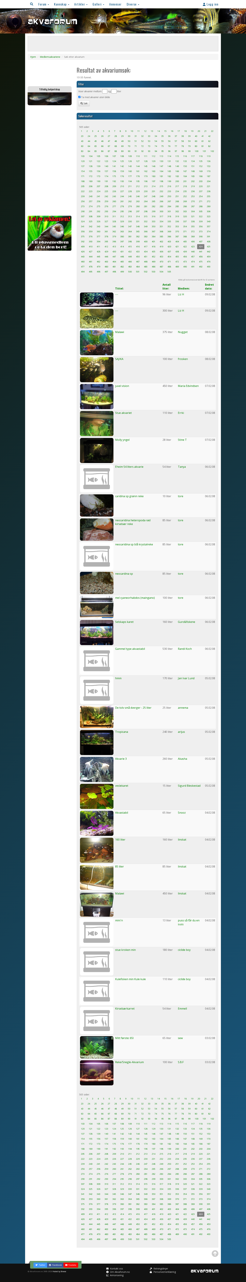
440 (193, 251)
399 (138, 241)
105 (98, 156)
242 (106, 196)
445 (98, 256)
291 (90, 211)
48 (115, 141)
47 (109, 141)
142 (122, 166)
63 (82, 146)
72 (142, 146)
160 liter (120, 839)
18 (185, 131)
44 (89, 141)
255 (208, 196)
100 (196, 151)
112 (153, 156)
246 (138, 196)
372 (193, 231)
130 (161, 161)
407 (200, 241)
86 (102, 151)
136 (208, 161)
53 (149, 141)
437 (169, 251)
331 (138, 221)
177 (130, 176)
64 (89, 146)
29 (122, 136)
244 (122, 196)
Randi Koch (185, 649)
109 (130, 156)
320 (185, 216)
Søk (85, 103)
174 (106, 176)
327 (106, 221)
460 (83, 261)
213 (145, 186)
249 (161, 196)
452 (153, 256)
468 (145, 261)
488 (169, 266)
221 (208, 186)
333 (153, 221)
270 (193, 201)
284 (169, 206)
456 (185, 256)
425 (208, 246)
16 (172, 131)
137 (83, 166)
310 (106, 216)
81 (202, 146)
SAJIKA (119, 359)
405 (185, 241)
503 (153, 271)
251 (177, 196)
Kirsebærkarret (125, 1008)
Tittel (119, 288)
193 (122, 181)
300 (161, 211)
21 (205, 131)
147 (161, 166)
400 (145, 241)
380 (122, 236)
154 (83, 171)
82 (209, 146)
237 (200, 191)
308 (90, 216)
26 (102, 136)
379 (114, 236)
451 (145, 256)
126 (130, 161)
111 (145, 156)
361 (106, 231)
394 (98, 241)
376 (90, 236)
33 (149, 136)
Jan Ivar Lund (186, 678)
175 (114, 176)
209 (114, 186)
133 (185, 161)
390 (200, 236)
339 (200, 221)
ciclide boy (184, 950)
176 (122, 176)
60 (196, 141)
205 (83, 186)
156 (98, 171)
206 (90, 186)
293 (106, 211)
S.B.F (181, 1062)
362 (114, 231)
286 (185, 206)
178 (138, 176)
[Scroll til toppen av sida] (215, 1253)
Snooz (182, 812)
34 (156, 136)
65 (95, 146)
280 (138, 206)
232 (161, 191)
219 (193, 186)
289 (208, 206)
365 (138, 231)
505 (169, 271)
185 (193, 176)
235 (185, 191)
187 (208, 176)
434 (145, 251)
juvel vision (122, 386)
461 (90, 261)
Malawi (119, 332)
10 (132, 131)
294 (114, 211)
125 (122, 161)
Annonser (115, 4)
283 (161, 206)
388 (185, 236)
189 (90, 181)
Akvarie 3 (121, 759)
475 (200, 261)
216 (169, 186)
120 (83, 161)
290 (83, 211)
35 (162, 136)
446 (106, 256)
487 (161, 266)
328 (114, 221)
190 (98, 181)
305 (200, 211)
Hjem (33, 56)
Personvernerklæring (164, 1271)
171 (83, 176)
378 (106, 236)
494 (83, 271)
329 (122, 221)
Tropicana (121, 732)
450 (138, 256)
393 (90, 241)
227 (122, 191)
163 (153, 171)
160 (130, 171)
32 (142, 136)
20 (199, 131)
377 (98, 236)
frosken (183, 359)
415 (130, 246)
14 (158, 131)
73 (149, 146)
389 (193, 236)
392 (83, 241)
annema (183, 708)
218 (185, 186)
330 (130, 221)
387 (177, 236)
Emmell (182, 1008)
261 (122, 201)
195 (138, 181)
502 (145, 271)
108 (122, 156)
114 (169, 156)
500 (130, 271)
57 (176, 141)
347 (130, 226)
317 (161, 216)
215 (161, 186)
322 (200, 216)
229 (138, 191)
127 (138, 161)
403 (169, 241)
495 (90, 271)
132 (177, 161)
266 (161, 201)
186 (200, 176)
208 (106, 186)
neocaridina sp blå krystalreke (134, 544)
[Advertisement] (50, 160)
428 (98, 251)
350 (153, 226)
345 (114, 226)
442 (208, 251)
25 (95, 136)
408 (208, 241)
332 (145, 221)
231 (153, 191)
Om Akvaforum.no (119, 1271)
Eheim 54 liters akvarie (129, 467)
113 (161, 156)
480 (106, 266)
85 (95, 151)
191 (106, 181)
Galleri (98, 4)
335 (169, 221)
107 (114, 156)
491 (193, 266)
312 (122, 216)
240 (90, 196)
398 (130, 241)
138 (90, 166)
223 (90, 191)
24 (89, 136)
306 (208, 211)
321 (193, 216)
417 (145, 246)
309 (98, 216)
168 (193, 171)
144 (138, 166)
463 (106, 261)
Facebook (57, 1265)
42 (209, 136)
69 (122, 146)
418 (153, 246)
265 (153, 201)
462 (98, 261)
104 (90, 156)
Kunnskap (61, 4)
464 (114, 261)
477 (83, 266)
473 (185, 261)
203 (200, 181)
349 (145, 226)
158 (114, 171)
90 (129, 151)
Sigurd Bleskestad (189, 786)
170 (208, 171)
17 (179, 131)
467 (138, 261)
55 (162, 141)
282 (153, 206)
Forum (42, 4)
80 (196, 146)
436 (161, 251)
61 (202, 141)
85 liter (119, 866)
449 (130, 256)
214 (153, 186)
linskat (182, 839)
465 (122, 261)
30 (129, 136)
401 (153, 241)
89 (122, 151)
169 (200, 171)
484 (138, 266)
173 (98, 176)
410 (90, 246)
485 (145, 266)
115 (177, 156)
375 (83, 236)
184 (185, 176)
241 (98, 196)
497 (106, 271)
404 (177, 241)
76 (169, 146)
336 (177, 221)
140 (106, 166)
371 (185, 231)
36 (169, 136)
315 (145, 216)
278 (122, 206)
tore (180, 496)
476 (208, 261)
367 (153, 231)
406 (193, 241)
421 (177, 246)
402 (161, 241)
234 (177, 191)
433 (138, 251)
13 (152, 131)
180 (153, 176)
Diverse (132, 4)
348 (138, 226)
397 (122, 241)
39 (189, 136)
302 (177, 211)
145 (145, 166)
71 (136, 146)
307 (83, 216)
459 (208, 256)
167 (185, 171)
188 (83, 181)
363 (122, 231)
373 (200, 231)
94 (156, 151)
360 (98, 231)
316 (153, 216)
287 (193, 206)
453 (161, 256)
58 (182, 141)
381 (130, 236)
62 (209, 141)
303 (185, 211)
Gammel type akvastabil (130, 649)
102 (212, 151)
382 (138, 236)
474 (193, 261)
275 (98, 206)
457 (193, 256)
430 (114, 251)
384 (153, 236)
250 (169, 196)
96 (169, 151)
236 (193, 191)
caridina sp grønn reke (129, 496)
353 (177, 226)
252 (185, 196)
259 (106, 201)
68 (115, 146)
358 (83, 231)
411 (98, 246)
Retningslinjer (160, 1268)
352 (169, 226)
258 (98, 201)
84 (89, 151)
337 (185, 221)
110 (138, 156)
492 (200, 266)
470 (161, 261)
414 (122, 246)
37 (176, 136)
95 (162, 151)
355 (193, 226)
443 (83, 256)
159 (122, 171)
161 (138, 171)
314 (138, 216)
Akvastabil (121, 812)
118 (200, 156)
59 (189, 141)
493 (208, 266)
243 (114, 196)
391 (208, 236)
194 (130, 181)
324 (83, 221)
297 (138, 211)
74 (156, 146)
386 (169, 236)
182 (169, 176)
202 (193, 181)
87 (109, 151)
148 (169, 166)
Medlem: (184, 288)
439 (185, 251)
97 (176, 151)
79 (189, 146)
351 (161, 226)
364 (130, 231)
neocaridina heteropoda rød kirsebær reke (132, 522)
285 (177, 206)
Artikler (80, 4)
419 (161, 246)
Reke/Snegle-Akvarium (129, 1062)
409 (83, 246)
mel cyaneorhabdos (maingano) (135, 598)
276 (106, 206)
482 (122, 266)
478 (90, 266)
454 (169, 256)
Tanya (182, 467)
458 (200, 256)
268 (177, 201)
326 (98, 221)
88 (115, 151)
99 (189, 151)
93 (149, 151)
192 (114, 181)
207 (98, 186)
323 (208, 216)
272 (208, 201)
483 (130, 266)
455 (177, 256)
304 (193, 211)
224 (98, 191)
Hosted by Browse (59, 1271)
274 (90, 206)
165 (169, 171)
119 (208, 156)
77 (176, 146)
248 (153, 196)
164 (161, 171)
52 (142, 141)
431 (122, 251)
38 (182, 136)
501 (138, 271)
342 (90, 226)
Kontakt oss (116, 1268)
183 (177, 176)
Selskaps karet (124, 622)
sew (180, 1038)
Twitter (41, 1265)
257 (90, 201)
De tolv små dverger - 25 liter (133, 708)
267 (169, 201)
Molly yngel (122, 440)
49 (122, 141)
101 (204, 151)
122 (98, 161)
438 (177, 251)
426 (83, 251)
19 (192, 131)
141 (114, 166)
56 (169, 141)
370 (177, 231)
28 (115, 136)
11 (138, 131)
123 (106, 161)
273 (83, 206)
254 (200, 196)
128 (145, 161)
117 (193, 156)
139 (98, 166)
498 (114, 271)
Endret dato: (209, 286)
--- (116, 294)
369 (169, 231)
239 (83, 196)
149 (177, 166)
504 (161, 271)
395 (106, 241)
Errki (181, 413)
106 (106, 156)
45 (95, 141)
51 (136, 141)
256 (83, 201)
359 (90, 231)
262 (130, 201)
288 (200, 206)
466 (130, 261)
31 (136, 136)
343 (98, 226)
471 (169, 261)
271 (200, 201)
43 (82, 141)
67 (109, 146)
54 (156, 141)
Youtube (72, 1265)
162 (145, 171)
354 (185, 226)
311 (114, 216)
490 (185, 266)
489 (177, 266)
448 (122, 256)
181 (161, 176)
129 (153, 161)
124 (114, 161)
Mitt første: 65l (124, 1038)
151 (193, 166)
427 (90, 251)
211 (130, 186)
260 (114, 201)
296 (130, 211)
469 (153, 261)
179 (145, 176)
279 (130, 206)
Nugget (183, 332)
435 (153, 251)
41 (202, 136)
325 (90, 221)
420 (169, 246)
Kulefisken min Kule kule (130, 979)
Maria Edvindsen (188, 386)
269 (185, 201)
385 (161, 236)
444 (90, 256)
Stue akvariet (123, 413)
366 (145, 231)
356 (200, 226)
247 (145, 196)
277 (114, 206)
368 (161, 231)
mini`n (119, 920)
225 (106, 191)
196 (145, 181)
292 (98, 211)
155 (90, 171)
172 (90, 176)
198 (161, 181)
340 (208, 221)
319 (177, 216)
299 (153, 211)
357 (208, 226)
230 (145, 191)
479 (98, 266)
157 (106, 171)
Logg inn (212, 4)
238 (208, 191)
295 (122, 211)
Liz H (181, 294)
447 (114, 256)
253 (193, 196)
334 (161, 221)
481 (114, 266)
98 (182, 151)
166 (177, 171)
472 (177, 261)
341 (83, 226)
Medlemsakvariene (50, 56)
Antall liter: (166, 286)
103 (83, 156)
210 (122, 186)
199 (169, 181)
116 (185, 156)
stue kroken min (125, 950)
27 (109, 136)
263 (138, 201)
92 (142, 151)
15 (165, 131)
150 (185, 166)
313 (130, 216)
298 (145, 211)
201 (185, 181)
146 (153, 166)
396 (114, 241)
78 (182, 146)
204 (208, 181)
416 (138, 246)
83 (82, 151)
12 (145, 131)
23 (82, 136)
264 (145, 201)
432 (130, 251)
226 (114, 191)
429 (106, 251)
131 (169, 161)
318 (169, 216)
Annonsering (116, 1275)
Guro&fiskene (186, 622)
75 (162, 146)
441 (200, 251)
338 (193, 221)
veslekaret (121, 786)
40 (196, 136)
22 (212, 131)
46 (102, 141)
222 (83, 191)
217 (177, 186)
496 (98, 271)
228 (130, 191)
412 (106, 246)
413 (114, 246)
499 (122, 271)
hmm (118, 678)
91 (136, 151)
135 (200, 161)
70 (129, 146)
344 (106, 226)
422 (185, 246)
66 (102, 146)
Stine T (182, 440)
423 (193, 246)
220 (200, 186)
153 (208, 166)
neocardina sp (124, 573)
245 (130, 196)
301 (169, 211)
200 (177, 181)
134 (193, 161)
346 (122, 226)
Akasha (182, 759)
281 (145, 206)
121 (90, 161)
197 (153, 181)
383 (145, 236)
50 (129, 141)
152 (200, 166)
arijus (181, 732)
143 (130, 166)
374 (208, 231)
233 (169, 191)
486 (153, 266)
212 (138, 186)
